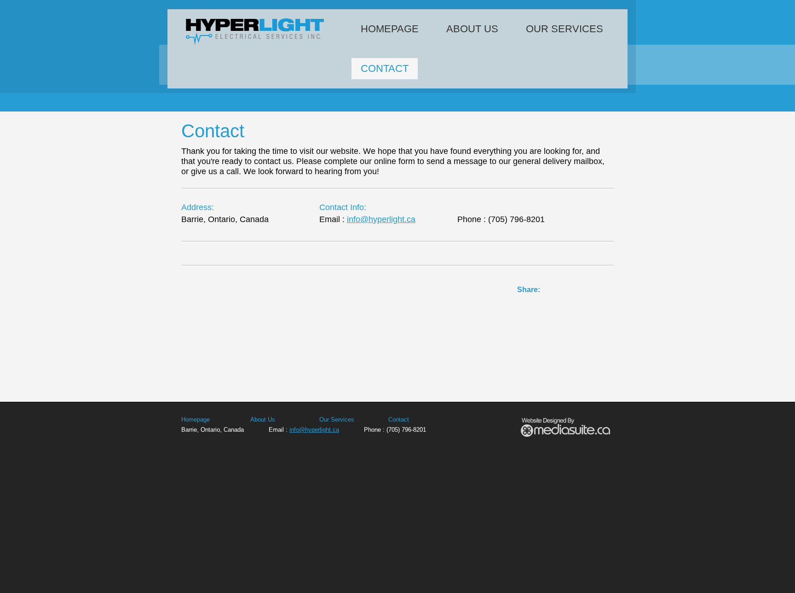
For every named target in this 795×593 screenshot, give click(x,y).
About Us (472, 29)
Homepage (390, 29)
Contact (385, 68)
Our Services (564, 29)
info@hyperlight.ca (381, 219)
